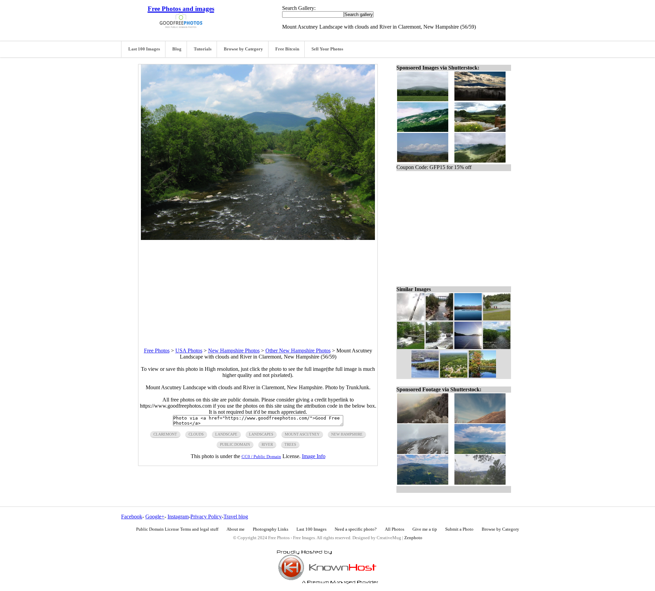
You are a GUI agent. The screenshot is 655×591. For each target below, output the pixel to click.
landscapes (261, 434)
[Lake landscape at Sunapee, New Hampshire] (425, 376)
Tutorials (203, 49)
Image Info (313, 456)
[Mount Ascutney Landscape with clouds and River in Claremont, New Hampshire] (496, 347)
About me (236, 529)
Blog (176, 49)
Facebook (131, 516)
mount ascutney (302, 434)
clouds (196, 434)
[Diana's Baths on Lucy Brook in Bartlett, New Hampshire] (439, 347)
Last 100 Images (144, 49)
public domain (235, 444)
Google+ (154, 516)
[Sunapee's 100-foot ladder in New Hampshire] (410, 318)
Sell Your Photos (327, 49)
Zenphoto (413, 537)
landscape (226, 434)
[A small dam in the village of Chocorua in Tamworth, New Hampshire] (410, 347)
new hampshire (347, 434)
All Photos (394, 529)
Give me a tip (424, 529)
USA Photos (188, 350)
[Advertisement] (258, 287)
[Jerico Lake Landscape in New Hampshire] (468, 318)
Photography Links (270, 529)
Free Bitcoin (287, 49)
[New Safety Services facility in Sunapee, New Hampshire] (496, 318)
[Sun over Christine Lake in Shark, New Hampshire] (468, 347)
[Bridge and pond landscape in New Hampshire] (482, 376)
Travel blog (235, 516)
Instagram (178, 516)
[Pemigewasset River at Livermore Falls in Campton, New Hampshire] (439, 318)
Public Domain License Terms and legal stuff (177, 529)
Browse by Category (243, 49)
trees (290, 444)
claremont (165, 434)
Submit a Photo (459, 529)
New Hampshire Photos (234, 350)
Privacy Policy (206, 516)
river (267, 444)
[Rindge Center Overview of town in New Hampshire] (453, 376)
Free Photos (157, 350)
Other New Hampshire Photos (298, 350)
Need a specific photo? (356, 529)
